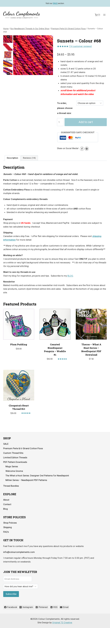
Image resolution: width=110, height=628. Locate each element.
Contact (7, 504)
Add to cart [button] (17, 357)
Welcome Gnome (14, 471)
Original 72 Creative (62, 622)
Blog (5, 509)
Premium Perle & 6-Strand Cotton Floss (23, 448)
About (6, 499)
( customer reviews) (80, 46)
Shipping (7, 527)
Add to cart (86, 122)
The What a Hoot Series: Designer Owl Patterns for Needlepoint (37, 475)
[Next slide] (8, 73)
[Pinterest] (87, 149)
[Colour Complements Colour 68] (33, 55)
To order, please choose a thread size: (65, 108)
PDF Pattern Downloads (15, 462)
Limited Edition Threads (15, 457)
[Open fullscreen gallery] (50, 72)
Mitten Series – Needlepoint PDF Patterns (26, 480)
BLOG (70, 275)
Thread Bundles (11, 486)
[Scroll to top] (100, 624)
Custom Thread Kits (13, 453)
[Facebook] (82, 149)
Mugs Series (12, 466)
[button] (7, 39)
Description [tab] (12, 158)
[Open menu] (104, 15)
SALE (5, 444)
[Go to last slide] (8, 36)
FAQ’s (6, 532)
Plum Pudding (18, 344)
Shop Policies (10, 522)
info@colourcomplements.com (19, 552)
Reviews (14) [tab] (29, 158)
